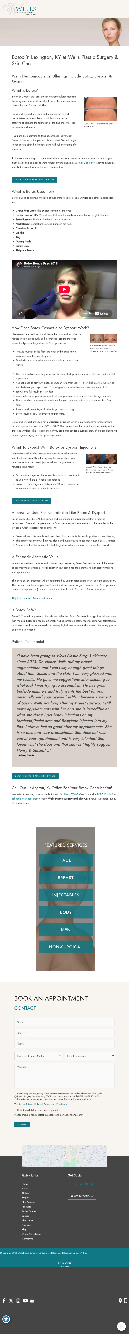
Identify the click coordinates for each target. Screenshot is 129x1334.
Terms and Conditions (55, 1104)
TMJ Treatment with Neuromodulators (32, 598)
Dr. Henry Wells (68, 794)
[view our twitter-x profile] (75, 1184)
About (25, 1188)
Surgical (26, 1197)
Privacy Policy (33, 1104)
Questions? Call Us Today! (31, 500)
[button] (34, 179)
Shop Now (27, 1220)
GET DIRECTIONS (83, 1196)
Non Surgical (28, 1202)
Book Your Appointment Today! (34, 179)
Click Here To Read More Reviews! (35, 775)
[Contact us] (120, 1300)
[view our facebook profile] (70, 1184)
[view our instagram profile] (81, 1184)
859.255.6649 (87, 163)
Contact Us (27, 1238)
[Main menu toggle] (122, 9)
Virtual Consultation (31, 1234)
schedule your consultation (26, 798)
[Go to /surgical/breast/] (66, 877)
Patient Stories (29, 1211)
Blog (24, 1229)
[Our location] (125, 1300)
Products (26, 1206)
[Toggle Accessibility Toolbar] (6, 1319)
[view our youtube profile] (86, 1184)
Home (25, 1184)
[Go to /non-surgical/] (66, 947)
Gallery (25, 1193)
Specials (26, 1216)
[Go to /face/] (66, 860)
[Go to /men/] (66, 929)
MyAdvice (83, 1252)
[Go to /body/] (66, 912)
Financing (26, 1225)
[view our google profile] (92, 1184)
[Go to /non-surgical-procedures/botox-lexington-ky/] (66, 895)
